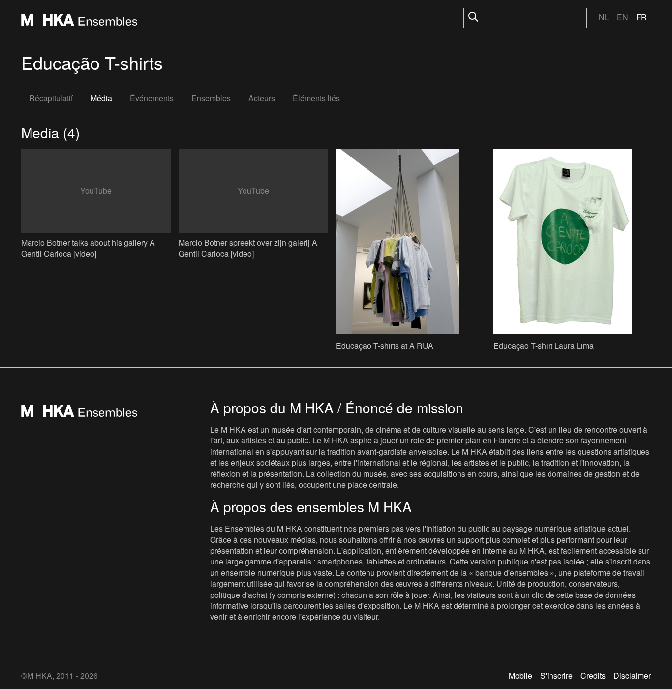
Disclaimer (632, 675)
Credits (593, 675)
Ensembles (211, 98)
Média (101, 98)
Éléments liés (316, 98)
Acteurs (261, 98)
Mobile (520, 675)
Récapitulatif (51, 98)
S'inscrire (556, 675)
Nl (604, 17)
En (622, 17)
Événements (152, 98)
